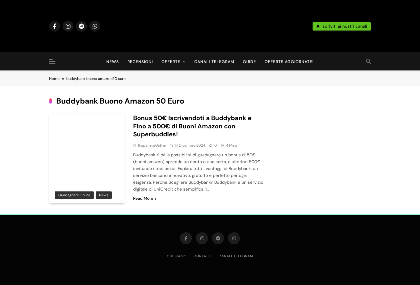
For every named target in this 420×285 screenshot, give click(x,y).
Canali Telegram (214, 61)
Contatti (202, 256)
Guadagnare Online (74, 195)
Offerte (170, 61)
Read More (143, 198)
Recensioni (140, 61)
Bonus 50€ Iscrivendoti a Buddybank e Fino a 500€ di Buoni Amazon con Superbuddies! (192, 126)
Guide (249, 61)
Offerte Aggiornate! (289, 61)
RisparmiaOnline (152, 145)
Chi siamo (177, 256)
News (112, 61)
